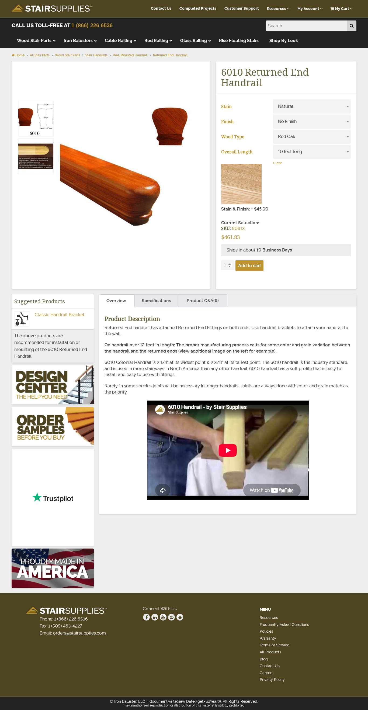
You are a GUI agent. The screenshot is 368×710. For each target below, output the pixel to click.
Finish (227, 122)
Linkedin (154, 617)
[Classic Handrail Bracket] (21, 323)
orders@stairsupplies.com (79, 633)
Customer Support (241, 8)
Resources (277, 8)
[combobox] (312, 106)
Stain (226, 106)
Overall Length (236, 152)
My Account (308, 8)
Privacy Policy (272, 679)
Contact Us (161, 8)
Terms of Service (274, 645)
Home (20, 55)
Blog (264, 659)
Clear (277, 163)
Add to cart (249, 265)
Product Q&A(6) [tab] (203, 300)
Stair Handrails (96, 55)
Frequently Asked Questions (284, 624)
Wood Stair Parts (67, 55)
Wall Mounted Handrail (130, 55)
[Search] (351, 25)
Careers (266, 673)
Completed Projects (197, 8)
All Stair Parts (40, 55)
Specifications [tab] (156, 300)
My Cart (342, 8)
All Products (270, 652)
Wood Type (232, 137)
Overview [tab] (116, 300)
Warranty (268, 638)
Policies (266, 631)
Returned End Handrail (170, 55)
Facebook (146, 617)
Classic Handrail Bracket (60, 314)
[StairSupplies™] (52, 8)
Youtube (163, 617)
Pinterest (171, 617)
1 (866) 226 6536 (92, 25)
